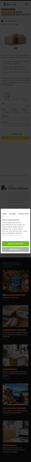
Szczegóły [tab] (12, 213)
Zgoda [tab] (4, 213)
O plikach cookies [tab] (23, 213)
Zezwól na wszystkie (15, 243)
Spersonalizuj (14, 249)
